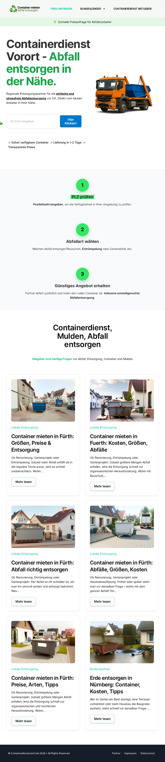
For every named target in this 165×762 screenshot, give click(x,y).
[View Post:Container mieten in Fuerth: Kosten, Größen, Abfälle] (122, 400)
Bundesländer (90, 8)
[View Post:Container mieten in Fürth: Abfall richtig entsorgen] (43, 527)
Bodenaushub (100, 669)
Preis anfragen (61, 8)
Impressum (130, 753)
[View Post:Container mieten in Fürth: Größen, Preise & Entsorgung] (43, 400)
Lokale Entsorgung (24, 427)
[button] (23, 481)
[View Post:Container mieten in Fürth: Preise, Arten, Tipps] (43, 642)
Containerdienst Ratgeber (132, 8)
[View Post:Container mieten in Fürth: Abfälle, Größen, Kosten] (122, 527)
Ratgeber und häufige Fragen (52, 359)
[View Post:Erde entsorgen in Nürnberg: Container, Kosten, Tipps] (122, 642)
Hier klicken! (71, 121)
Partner (116, 753)
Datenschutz (147, 753)
